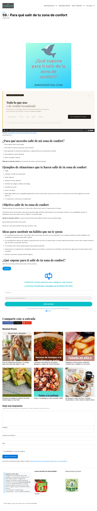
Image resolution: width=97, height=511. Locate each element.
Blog (3, 12)
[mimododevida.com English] (71, 485)
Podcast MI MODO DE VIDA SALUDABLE (46, 471)
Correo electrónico (9, 435)
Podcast (37, 493)
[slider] (92, 130)
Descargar (33, 133)
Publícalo (18, 323)
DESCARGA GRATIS (64, 5)
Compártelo (8, 323)
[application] (48, 130)
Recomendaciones (49, 5)
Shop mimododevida (24, 482)
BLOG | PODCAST (77, 5)
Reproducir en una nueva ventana (18, 133)
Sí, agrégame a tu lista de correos (14, 451)
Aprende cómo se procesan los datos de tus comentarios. (48, 461)
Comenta (6, 268)
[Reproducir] (4, 130)
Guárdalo (28, 323)
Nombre (5, 427)
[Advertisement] (48, 31)
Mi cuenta (89, 5)
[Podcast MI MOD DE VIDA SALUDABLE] (41, 485)
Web (3, 443)
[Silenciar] (88, 130)
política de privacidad (48, 308)
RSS (10, 135)
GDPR (49, 311)
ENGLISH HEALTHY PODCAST (73, 471)
